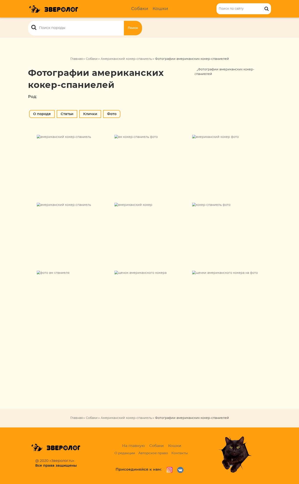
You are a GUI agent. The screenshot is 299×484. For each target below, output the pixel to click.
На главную (133, 446)
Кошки (160, 9)
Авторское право (153, 453)
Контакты (179, 453)
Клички (90, 114)
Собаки (139, 9)
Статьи (67, 114)
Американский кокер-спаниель (126, 58)
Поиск (133, 28)
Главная (76, 58)
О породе (42, 114)
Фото (111, 114)
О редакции (124, 453)
